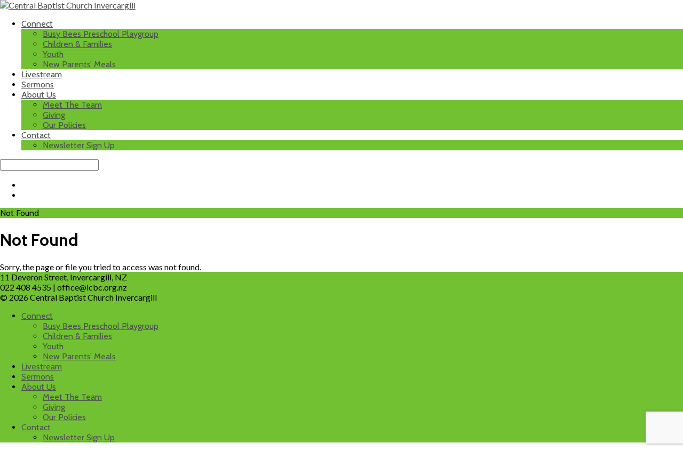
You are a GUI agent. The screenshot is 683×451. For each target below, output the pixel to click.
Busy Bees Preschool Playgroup (100, 34)
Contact (36, 135)
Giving (54, 115)
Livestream (41, 74)
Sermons (37, 84)
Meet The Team (72, 105)
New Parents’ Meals (79, 64)
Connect (37, 24)
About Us (38, 95)
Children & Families (77, 44)
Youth (53, 54)
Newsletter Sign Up (79, 145)
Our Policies (64, 125)
